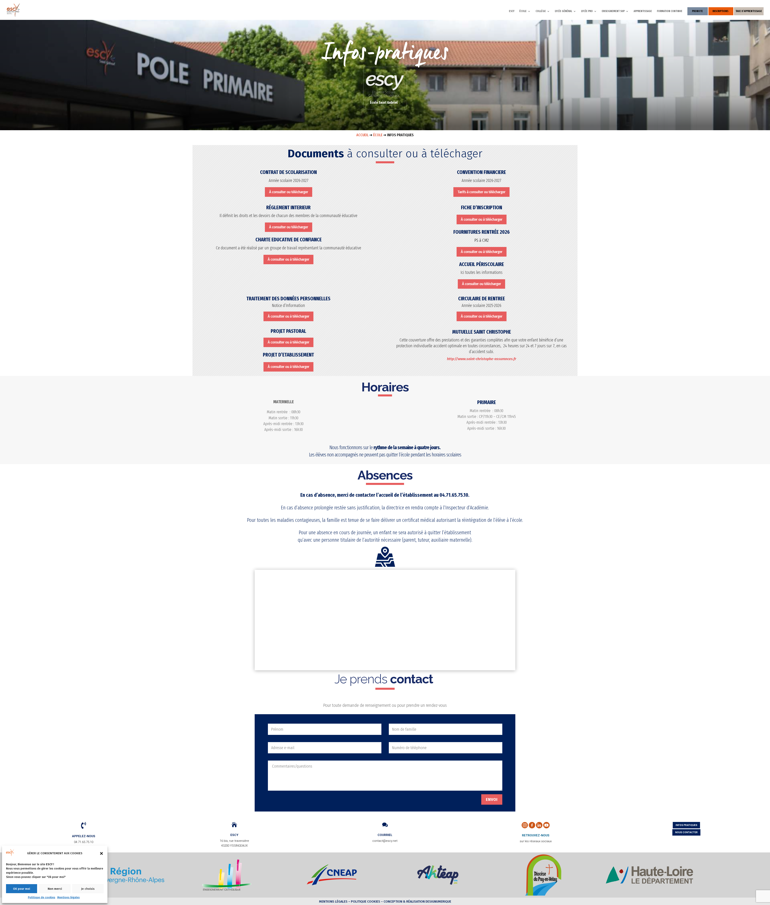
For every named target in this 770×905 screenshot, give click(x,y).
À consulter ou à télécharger (288, 259)
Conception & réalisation (404, 901)
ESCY (511, 11)
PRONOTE (697, 11)
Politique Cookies (365, 901)
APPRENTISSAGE (643, 11)
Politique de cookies (41, 897)
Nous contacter (686, 832)
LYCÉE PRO (587, 11)
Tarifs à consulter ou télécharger (481, 192)
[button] (101, 853)
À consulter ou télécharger (288, 192)
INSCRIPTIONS (720, 11)
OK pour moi (21, 889)
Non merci (55, 889)
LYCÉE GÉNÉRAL (563, 11)
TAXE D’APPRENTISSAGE (749, 11)
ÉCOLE (523, 11)
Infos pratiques (686, 825)
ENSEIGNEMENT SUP (613, 11)
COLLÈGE (541, 11)
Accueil (362, 135)
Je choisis (88, 889)
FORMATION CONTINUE (669, 11)
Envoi (492, 799)
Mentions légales (68, 897)
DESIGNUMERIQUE (438, 901)
